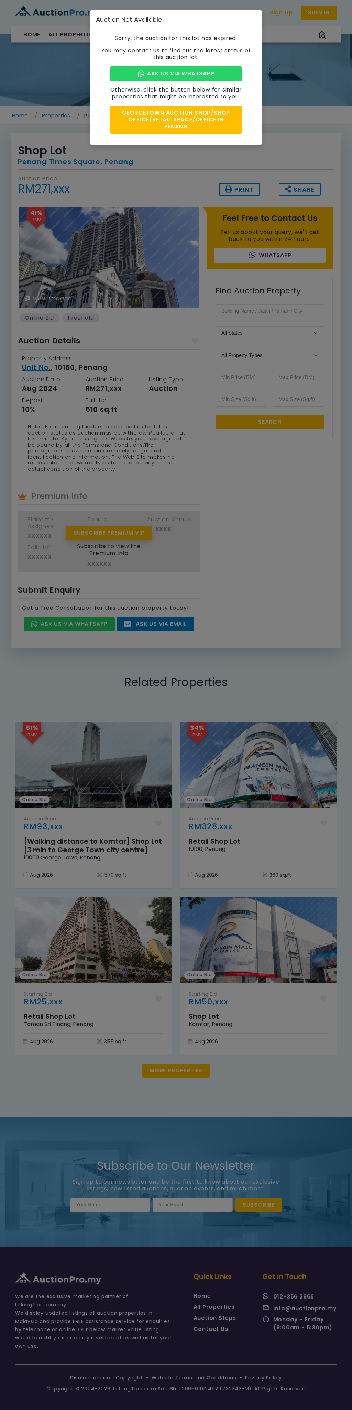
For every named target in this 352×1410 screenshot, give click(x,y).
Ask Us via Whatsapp (180, 73)
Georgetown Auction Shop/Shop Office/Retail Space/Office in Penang (176, 119)
